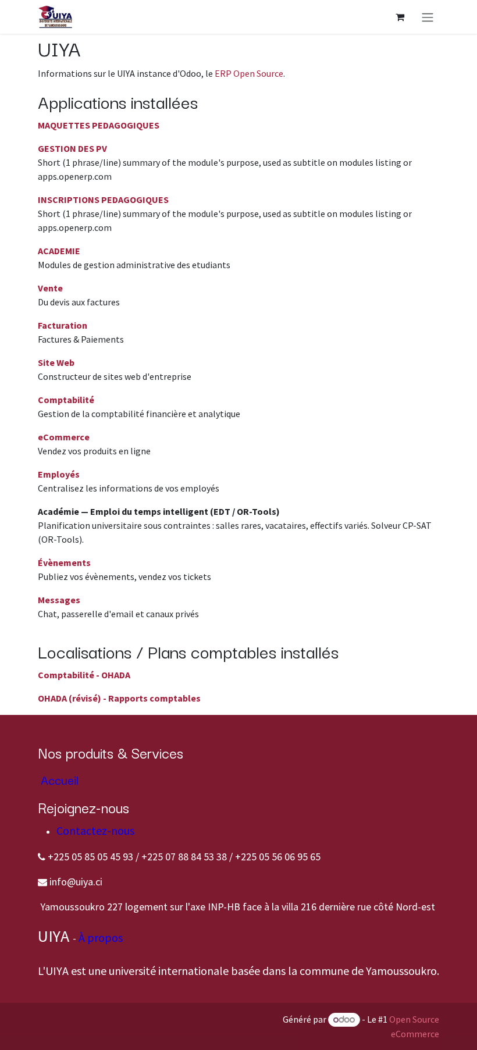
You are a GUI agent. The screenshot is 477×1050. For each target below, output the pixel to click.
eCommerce (64, 437)
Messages (59, 600)
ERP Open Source (249, 73)
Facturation (62, 325)
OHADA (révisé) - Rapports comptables (119, 698)
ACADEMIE (59, 251)
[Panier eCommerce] (399, 17)
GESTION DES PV (72, 148)
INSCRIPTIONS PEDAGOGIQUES (103, 199)
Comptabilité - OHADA (84, 675)
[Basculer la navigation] (427, 17)
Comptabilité (66, 399)
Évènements (64, 562)
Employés (59, 474)
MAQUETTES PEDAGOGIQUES (98, 125)
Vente (50, 288)
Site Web (56, 362)
